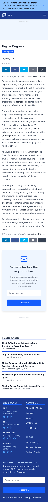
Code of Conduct (34, 452)
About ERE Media (34, 408)
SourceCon (9, 432)
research (29, 151)
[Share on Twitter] (24, 69)
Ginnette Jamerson (9, 389)
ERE (5, 408)
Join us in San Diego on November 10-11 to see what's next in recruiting (20, 5)
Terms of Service (33, 447)
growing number (10, 135)
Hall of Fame (32, 427)
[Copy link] (42, 69)
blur (37, 128)
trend (12, 142)
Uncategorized (8, 52)
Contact (29, 418)
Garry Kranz (10, 58)
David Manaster (8, 348)
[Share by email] (33, 69)
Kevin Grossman (8, 369)
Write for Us (31, 423)
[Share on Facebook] (15, 69)
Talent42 (7, 443)
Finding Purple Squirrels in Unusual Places (23, 386)
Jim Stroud (6, 357)
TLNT (5, 421)
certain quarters (28, 209)
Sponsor (30, 413)
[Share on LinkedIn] (6, 69)
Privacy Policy (32, 442)
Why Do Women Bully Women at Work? (21, 354)
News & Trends (38, 76)
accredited (21, 101)
